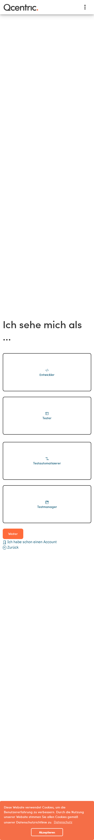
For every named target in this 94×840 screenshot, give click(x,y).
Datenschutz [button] (63, 822)
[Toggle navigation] (85, 7)
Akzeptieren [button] (47, 832)
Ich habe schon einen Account (31, 541)
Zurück (12, 547)
